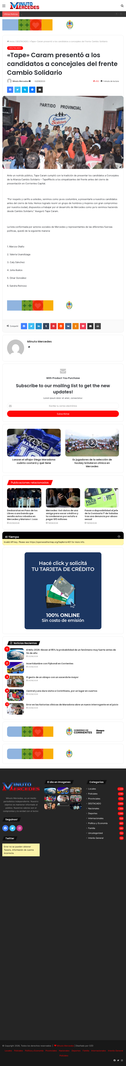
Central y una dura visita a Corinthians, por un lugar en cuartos (61, 690)
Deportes (92, 813)
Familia (91, 828)
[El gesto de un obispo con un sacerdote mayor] (15, 681)
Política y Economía (98, 823)
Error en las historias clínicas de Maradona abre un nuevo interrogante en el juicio (72, 704)
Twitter (9, 838)
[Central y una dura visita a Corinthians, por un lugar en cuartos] (15, 695)
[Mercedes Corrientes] (24, 5)
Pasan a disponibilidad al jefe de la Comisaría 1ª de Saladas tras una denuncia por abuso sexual (101, 515)
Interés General (95, 838)
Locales (92, 789)
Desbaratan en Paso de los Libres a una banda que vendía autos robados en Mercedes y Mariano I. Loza (22, 515)
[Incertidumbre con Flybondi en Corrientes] (15, 668)
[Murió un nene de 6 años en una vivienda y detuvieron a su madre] (63, 918)
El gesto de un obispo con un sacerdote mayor (43, 14)
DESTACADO (22, 41)
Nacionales (93, 808)
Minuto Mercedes (20, 81)
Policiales (92, 793)
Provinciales (94, 798)
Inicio (11, 41)
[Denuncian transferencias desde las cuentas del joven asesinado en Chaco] (50, 806)
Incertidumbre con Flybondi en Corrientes (49, 663)
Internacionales (95, 818)
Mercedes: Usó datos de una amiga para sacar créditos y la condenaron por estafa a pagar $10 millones (62, 515)
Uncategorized (95, 833)
